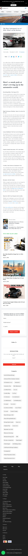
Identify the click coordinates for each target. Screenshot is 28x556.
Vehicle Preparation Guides (9, 454)
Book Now (13, 5)
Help (12, 466)
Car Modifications (17, 400)
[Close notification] (26, 3)
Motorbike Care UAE (8, 429)
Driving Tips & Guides (8, 422)
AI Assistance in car (8, 382)
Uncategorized (7, 451)
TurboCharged (7, 443)
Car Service (9, 11)
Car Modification (7, 400)
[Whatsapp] (3, 553)
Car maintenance (15, 396)
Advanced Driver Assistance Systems (11, 378)
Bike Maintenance (17, 386)
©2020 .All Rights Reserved (14, 552)
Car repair (6, 404)
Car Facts (14, 393)
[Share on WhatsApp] (21, 56)
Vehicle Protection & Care (9, 458)
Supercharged (19, 440)
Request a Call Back (14, 331)
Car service (13, 404)
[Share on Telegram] (11, 56)
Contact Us (5, 469)
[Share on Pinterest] (16, 56)
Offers (2, 11)
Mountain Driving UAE (9, 436)
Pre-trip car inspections (8, 440)
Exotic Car (18, 422)
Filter (4, 23)
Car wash (6, 411)
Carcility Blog (7, 393)
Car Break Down (7, 389)
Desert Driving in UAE (8, 414)
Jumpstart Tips (7, 425)
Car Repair (16, 11)
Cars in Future (18, 407)
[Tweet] (18, 56)
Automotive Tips (7, 386)
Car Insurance (7, 396)
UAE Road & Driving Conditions (11, 447)
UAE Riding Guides (17, 443)
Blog (19, 466)
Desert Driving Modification (10, 418)
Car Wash (23, 11)
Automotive (17, 382)
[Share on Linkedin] (13, 56)
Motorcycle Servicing (8, 433)
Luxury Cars (15, 425)
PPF (17, 436)
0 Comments (21, 52)
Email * (14, 357)
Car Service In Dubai (8, 407)
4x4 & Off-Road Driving (9, 375)
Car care (15, 389)
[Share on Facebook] (9, 56)
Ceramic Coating (14, 411)
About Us (5, 466)
